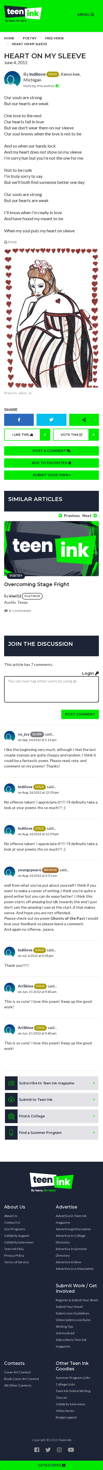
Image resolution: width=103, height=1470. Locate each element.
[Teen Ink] (26, 14)
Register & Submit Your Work (77, 1300)
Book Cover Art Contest (21, 1379)
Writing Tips (64, 1326)
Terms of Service (16, 1262)
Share (11, 409)
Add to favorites (50, 463)
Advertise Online (68, 1262)
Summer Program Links (73, 1378)
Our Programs (14, 1229)
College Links (65, 1384)
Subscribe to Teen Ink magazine (71, 1343)
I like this (29, 435)
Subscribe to (46, 1083)
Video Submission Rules (73, 1320)
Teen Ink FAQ (14, 1249)
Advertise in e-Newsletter (75, 1269)
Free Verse (54, 38)
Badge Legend (66, 1417)
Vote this (78, 435)
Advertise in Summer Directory (71, 1252)
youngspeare (29, 869)
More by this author (39, 86)
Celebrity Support (16, 1236)
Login (88, 673)
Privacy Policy (14, 1255)
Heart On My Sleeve (29, 44)
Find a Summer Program (40, 1133)
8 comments (19, 611)
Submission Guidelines (73, 1313)
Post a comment (50, 451)
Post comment (80, 714)
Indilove (37, 74)
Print (12, 242)
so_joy (23, 734)
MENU (84, 14)
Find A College (32, 1116)
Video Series (65, 1411)
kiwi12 (15, 595)
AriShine (25, 986)
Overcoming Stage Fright (36, 584)
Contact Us (12, 1222)
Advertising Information (73, 1229)
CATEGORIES (50, 1465)
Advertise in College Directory (70, 1239)
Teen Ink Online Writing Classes (73, 1394)
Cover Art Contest (17, 1372)
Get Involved (65, 1333)
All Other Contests (18, 1385)
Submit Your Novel (69, 1307)
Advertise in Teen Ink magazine (71, 1219)
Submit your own (51, 475)
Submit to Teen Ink (35, 1100)
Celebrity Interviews (19, 1242)
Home (9, 38)
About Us (11, 1216)
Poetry (30, 38)
